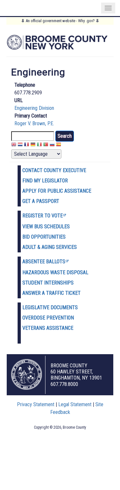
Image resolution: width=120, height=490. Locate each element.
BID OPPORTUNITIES (44, 237)
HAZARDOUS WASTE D (46, 272)
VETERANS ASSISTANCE (47, 328)
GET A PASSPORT (40, 201)
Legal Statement (75, 404)
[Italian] (39, 145)
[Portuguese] (45, 145)
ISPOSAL (79, 272)
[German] (33, 145)
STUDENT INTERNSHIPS (48, 283)
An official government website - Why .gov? (60, 20)
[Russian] (52, 145)
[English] (13, 145)
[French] (26, 145)
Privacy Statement (35, 404)
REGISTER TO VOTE (42, 216)
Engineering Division (34, 108)
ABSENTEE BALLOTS (43, 261)
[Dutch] (20, 145)
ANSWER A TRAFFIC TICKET (51, 293)
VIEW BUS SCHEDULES (46, 226)
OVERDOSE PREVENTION (48, 318)
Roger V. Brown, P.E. (34, 123)
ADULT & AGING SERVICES (49, 247)
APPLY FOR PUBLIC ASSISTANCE (56, 191)
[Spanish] (58, 145)
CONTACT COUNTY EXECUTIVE (54, 170)
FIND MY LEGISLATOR (45, 181)
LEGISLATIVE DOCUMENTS (50, 307)
